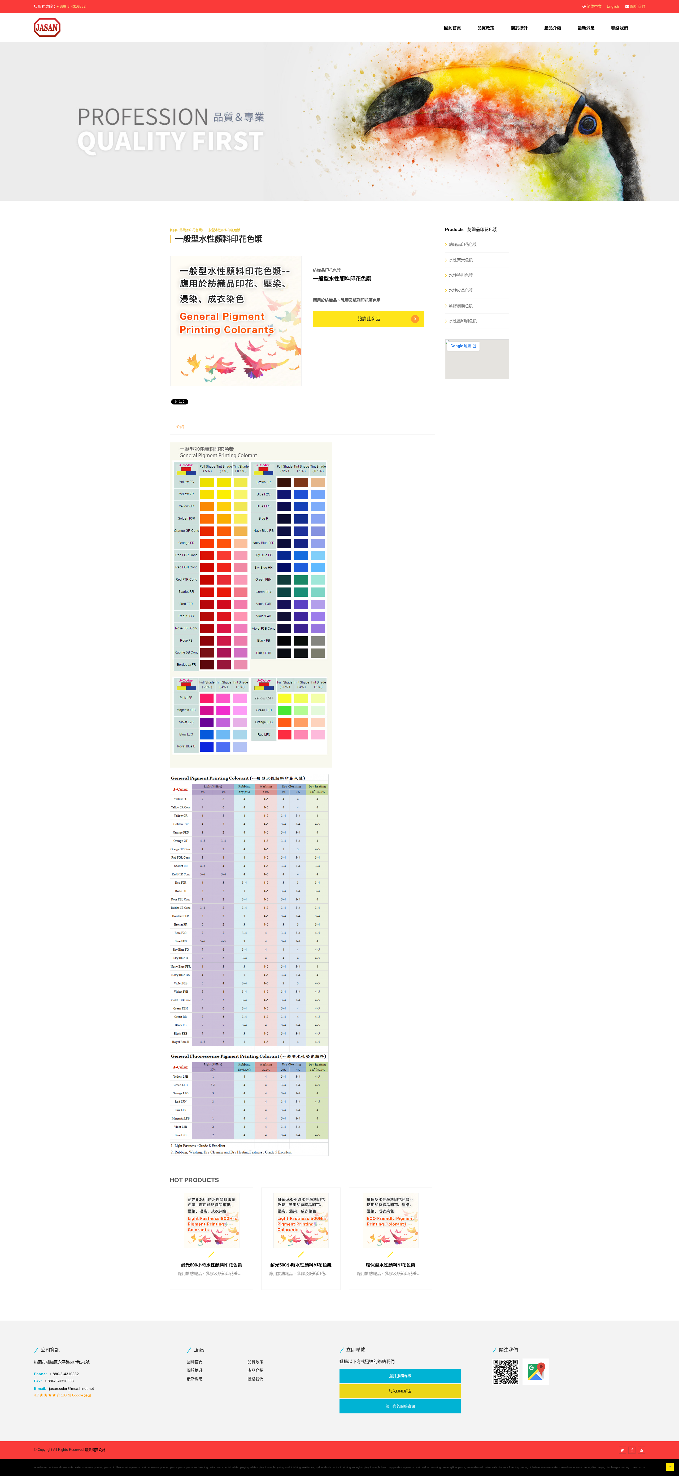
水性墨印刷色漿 (463, 321)
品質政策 (485, 28)
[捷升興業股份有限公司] (47, 27)
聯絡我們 (637, 6)
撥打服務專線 (400, 1376)
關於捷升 (519, 28)
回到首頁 (452, 28)
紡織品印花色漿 (463, 244)
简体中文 (594, 6)
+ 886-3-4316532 (71, 6)
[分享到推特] (622, 1450)
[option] (236, 321)
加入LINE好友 (400, 1391)
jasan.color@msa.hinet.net (71, 1388)
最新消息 (586, 28)
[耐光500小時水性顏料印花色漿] (301, 1220)
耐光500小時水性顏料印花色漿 (301, 1265)
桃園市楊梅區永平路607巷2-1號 (62, 1362)
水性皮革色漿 (461, 290)
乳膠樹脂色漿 (461, 305)
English (613, 6)
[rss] (641, 1450)
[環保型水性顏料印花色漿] (391, 1220)
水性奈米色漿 (461, 260)
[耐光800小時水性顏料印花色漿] (212, 1220)
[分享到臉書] (632, 1450)
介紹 (180, 427)
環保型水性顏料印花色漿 (390, 1265)
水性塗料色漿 (461, 275)
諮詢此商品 (369, 318)
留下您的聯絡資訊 (400, 1406)
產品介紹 (552, 28)
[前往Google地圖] (536, 1372)
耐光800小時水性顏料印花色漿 (211, 1265)
